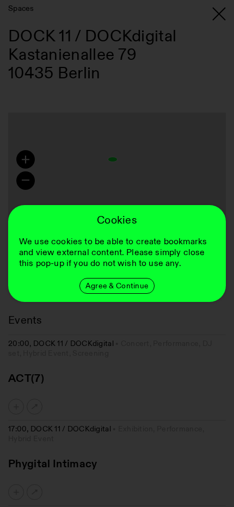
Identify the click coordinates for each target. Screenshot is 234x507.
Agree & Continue (117, 285)
